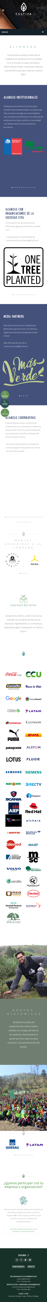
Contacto (31, 1267)
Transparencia (18, 1267)
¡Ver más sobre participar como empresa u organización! (23, 1230)
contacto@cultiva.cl (23, 1279)
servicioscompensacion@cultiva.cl (23, 1287)
